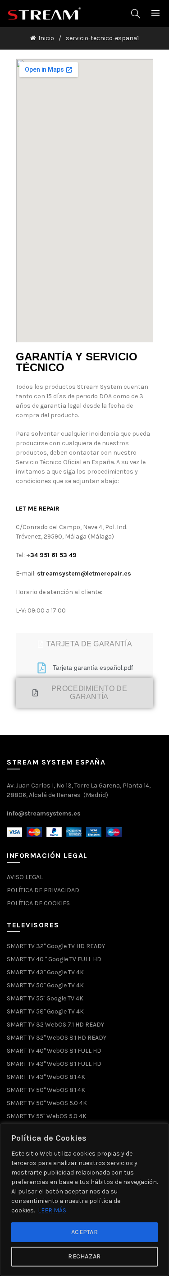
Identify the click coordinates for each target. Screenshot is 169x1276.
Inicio (46, 38)
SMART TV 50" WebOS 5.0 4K (47, 1103)
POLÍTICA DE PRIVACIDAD (43, 890)
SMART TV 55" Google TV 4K (45, 998)
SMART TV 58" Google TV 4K (45, 1011)
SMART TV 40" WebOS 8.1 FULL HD (54, 1051)
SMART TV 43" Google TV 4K (45, 972)
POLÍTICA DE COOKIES (38, 903)
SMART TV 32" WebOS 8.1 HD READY (56, 1037)
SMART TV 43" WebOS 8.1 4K (46, 1077)
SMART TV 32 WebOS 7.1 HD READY (55, 1024)
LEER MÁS (52, 1210)
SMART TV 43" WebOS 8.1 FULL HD (54, 1064)
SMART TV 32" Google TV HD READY (56, 946)
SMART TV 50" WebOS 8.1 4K (46, 1090)
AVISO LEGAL (25, 877)
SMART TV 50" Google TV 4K (45, 985)
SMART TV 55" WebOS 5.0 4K (47, 1116)
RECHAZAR (84, 1256)
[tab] (84, 644)
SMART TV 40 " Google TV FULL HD (54, 959)
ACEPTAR (84, 1232)
